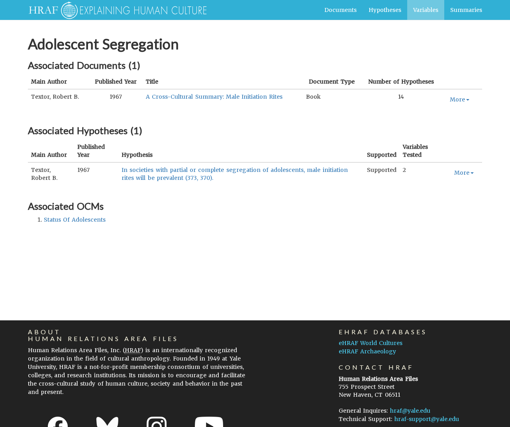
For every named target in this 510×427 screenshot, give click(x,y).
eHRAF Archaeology (367, 351)
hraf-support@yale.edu (426, 419)
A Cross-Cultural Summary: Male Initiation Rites (214, 96)
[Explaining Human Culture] (114, 10)
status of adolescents (75, 219)
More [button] (457, 99)
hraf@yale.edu (410, 410)
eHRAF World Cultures (370, 343)
